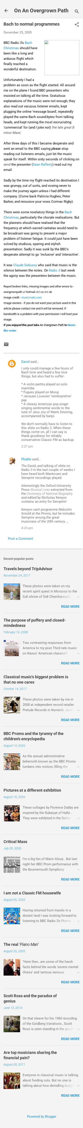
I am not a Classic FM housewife (32, 893)
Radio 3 (54, 270)
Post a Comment (20, 539)
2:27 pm (27, 446)
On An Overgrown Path (41, 10)
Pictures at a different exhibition (32, 790)
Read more (70, 607)
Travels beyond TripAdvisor (28, 568)
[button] (76, 25)
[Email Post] (6, 346)
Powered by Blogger (41, 1117)
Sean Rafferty (42, 165)
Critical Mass (15, 841)
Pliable (26, 459)
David (25, 362)
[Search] (76, 12)
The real (21, 944)
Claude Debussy (25, 265)
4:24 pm (27, 528)
